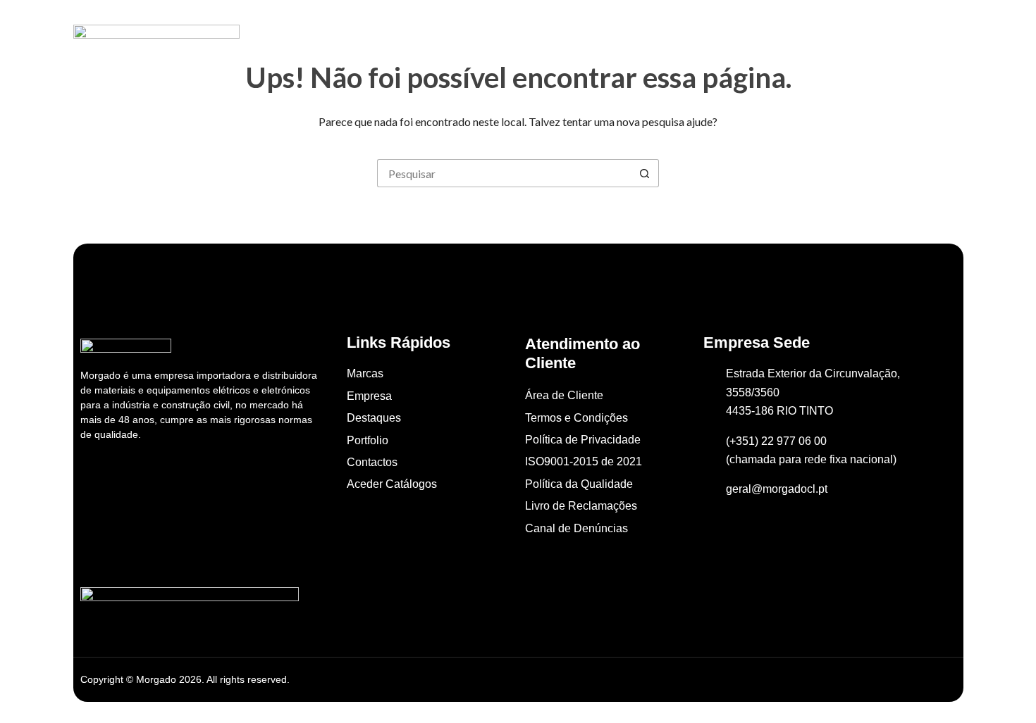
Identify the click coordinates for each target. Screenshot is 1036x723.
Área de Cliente (755, 34)
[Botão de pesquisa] (645, 173)
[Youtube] (143, 476)
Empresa (438, 34)
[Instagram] (125, 476)
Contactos (663, 34)
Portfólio (590, 34)
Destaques (515, 34)
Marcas (370, 34)
